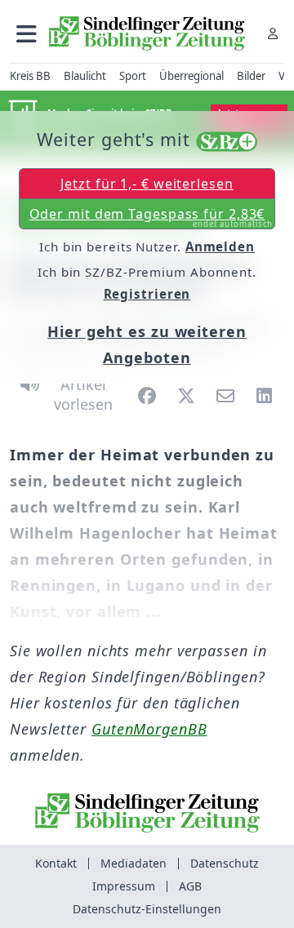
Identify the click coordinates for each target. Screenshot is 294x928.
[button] (26, 33)
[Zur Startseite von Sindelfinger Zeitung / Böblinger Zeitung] (147, 33)
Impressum (123, 886)
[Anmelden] (273, 33)
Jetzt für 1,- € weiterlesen (146, 184)
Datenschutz (224, 863)
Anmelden (220, 246)
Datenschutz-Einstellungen (147, 909)
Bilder (251, 76)
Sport (132, 76)
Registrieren (147, 294)
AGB (190, 886)
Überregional (191, 76)
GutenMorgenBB (149, 729)
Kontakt (56, 863)
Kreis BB (30, 76)
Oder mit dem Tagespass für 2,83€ (151, 217)
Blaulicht (85, 76)
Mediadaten (133, 863)
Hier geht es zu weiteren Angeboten (147, 344)
